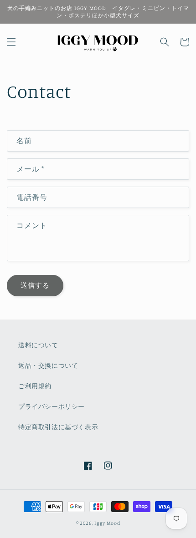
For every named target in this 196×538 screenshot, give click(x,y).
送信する (35, 285)
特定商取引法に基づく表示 (58, 427)
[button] (11, 42)
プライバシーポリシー (51, 406)
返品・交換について (48, 365)
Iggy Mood (107, 523)
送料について (38, 345)
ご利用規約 (35, 386)
